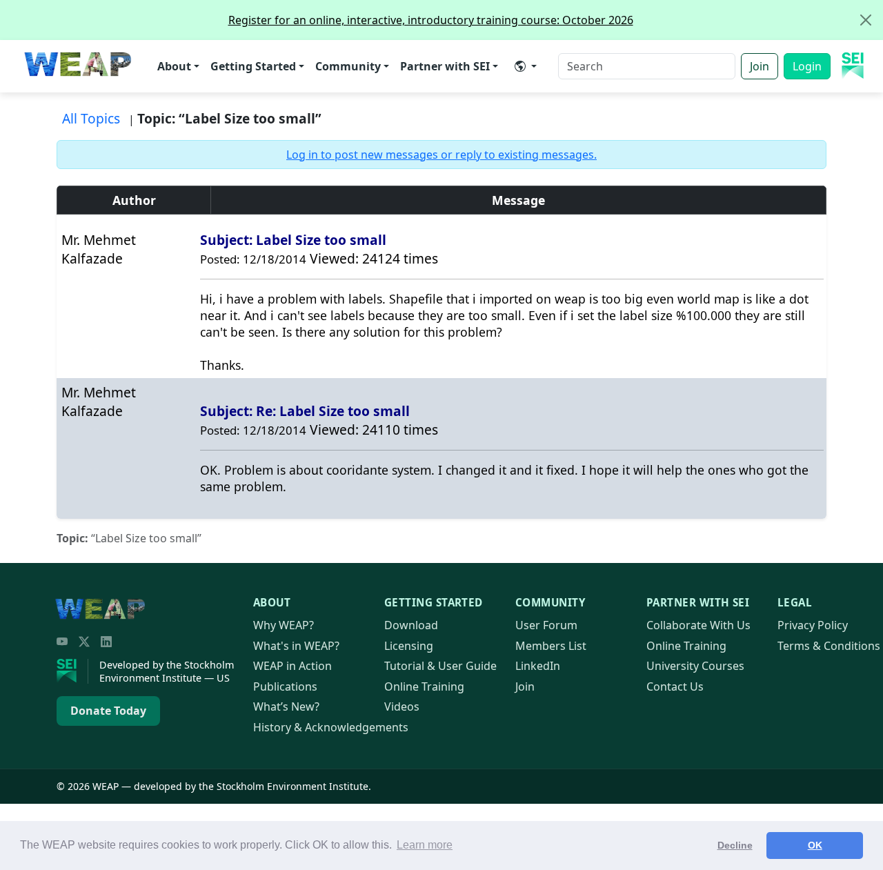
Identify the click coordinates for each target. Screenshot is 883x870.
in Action (292, 665)
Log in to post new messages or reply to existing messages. (441, 154)
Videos (401, 706)
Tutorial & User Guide (440, 665)
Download (411, 625)
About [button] (174, 66)
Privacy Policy (812, 625)
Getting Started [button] (253, 66)
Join (759, 66)
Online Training (424, 686)
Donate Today (108, 710)
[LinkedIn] (106, 641)
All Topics (91, 118)
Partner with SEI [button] (445, 66)
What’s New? (286, 706)
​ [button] (526, 66)
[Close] (865, 20)
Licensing (408, 645)
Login (807, 66)
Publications (285, 686)
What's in (296, 645)
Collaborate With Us (698, 625)
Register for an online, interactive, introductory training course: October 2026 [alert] (430, 20)
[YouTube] (62, 641)
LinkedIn (537, 665)
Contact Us (675, 686)
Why (283, 625)
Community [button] (348, 66)
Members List (550, 645)
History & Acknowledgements (330, 727)
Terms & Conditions (828, 645)
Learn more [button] (425, 845)
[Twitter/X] (84, 641)
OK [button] (815, 845)
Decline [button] (735, 845)
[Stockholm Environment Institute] (72, 671)
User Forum (546, 625)
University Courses (695, 665)
